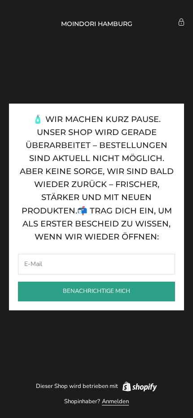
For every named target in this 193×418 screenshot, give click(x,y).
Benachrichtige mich (96, 291)
